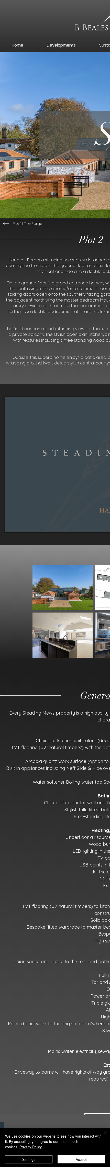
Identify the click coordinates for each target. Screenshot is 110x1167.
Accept (81, 1159)
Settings (28, 1159)
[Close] (103, 1135)
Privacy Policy (30, 1146)
